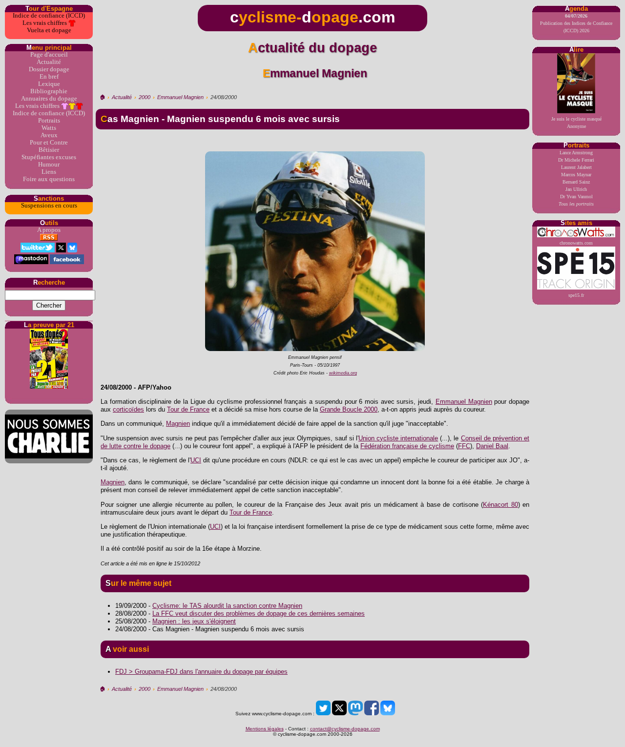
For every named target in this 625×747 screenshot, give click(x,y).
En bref (49, 76)
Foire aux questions (49, 179)
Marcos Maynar (576, 174)
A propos (49, 230)
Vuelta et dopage (49, 30)
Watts (49, 127)
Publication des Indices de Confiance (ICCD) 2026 (576, 23)
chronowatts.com (576, 243)
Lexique (49, 84)
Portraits (49, 120)
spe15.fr (576, 295)
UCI (195, 460)
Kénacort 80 (500, 504)
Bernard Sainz (576, 182)
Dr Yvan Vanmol (576, 196)
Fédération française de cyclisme (407, 446)
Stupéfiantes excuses (48, 157)
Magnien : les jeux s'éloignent (194, 621)
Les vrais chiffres (45, 23)
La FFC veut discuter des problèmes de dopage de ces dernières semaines (258, 613)
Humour (49, 164)
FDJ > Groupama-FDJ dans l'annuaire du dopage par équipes (201, 671)
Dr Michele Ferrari (576, 160)
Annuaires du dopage (49, 98)
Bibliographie (48, 91)
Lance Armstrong (576, 152)
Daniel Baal (492, 446)
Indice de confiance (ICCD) (49, 15)
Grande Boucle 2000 (348, 409)
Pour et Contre (49, 142)
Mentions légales (265, 728)
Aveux (49, 135)
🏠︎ (102, 97)
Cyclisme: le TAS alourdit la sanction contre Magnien (227, 605)
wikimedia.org (343, 373)
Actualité (49, 62)
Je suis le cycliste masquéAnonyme (576, 122)
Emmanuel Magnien (180, 97)
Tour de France (188, 409)
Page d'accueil (49, 54)
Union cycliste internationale (398, 438)
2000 (144, 97)
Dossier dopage (49, 69)
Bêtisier (49, 149)
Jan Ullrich (576, 189)
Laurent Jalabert (576, 167)
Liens (49, 171)
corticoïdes (128, 409)
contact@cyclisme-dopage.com (345, 728)
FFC (464, 446)
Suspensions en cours (49, 205)
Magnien (178, 423)
